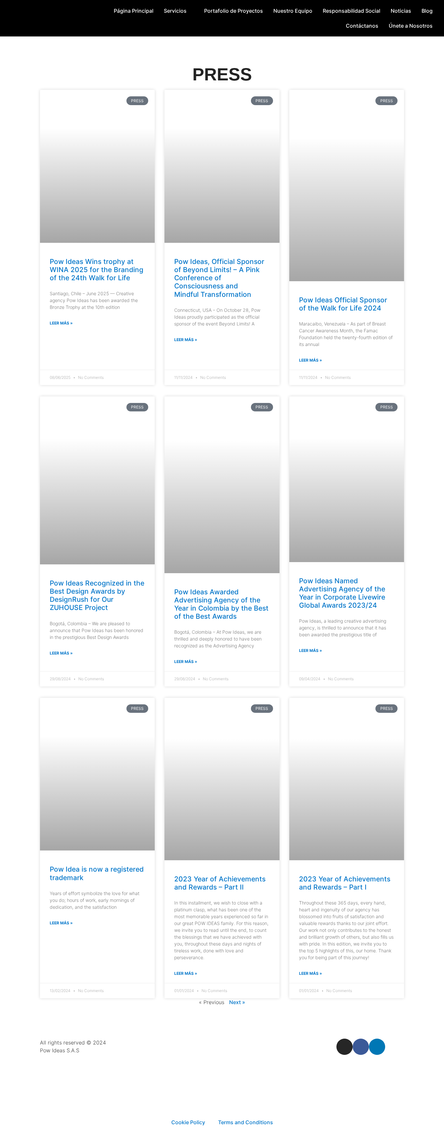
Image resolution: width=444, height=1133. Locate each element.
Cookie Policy (188, 1122)
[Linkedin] (377, 1047)
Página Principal (133, 10)
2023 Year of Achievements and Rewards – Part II (220, 883)
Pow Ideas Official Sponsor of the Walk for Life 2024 (343, 304)
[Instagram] (344, 1047)
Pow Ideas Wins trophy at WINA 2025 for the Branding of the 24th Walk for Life (96, 269)
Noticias (401, 10)
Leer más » (61, 323)
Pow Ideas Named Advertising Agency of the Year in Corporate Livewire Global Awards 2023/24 (342, 593)
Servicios (175, 10)
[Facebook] (361, 1047)
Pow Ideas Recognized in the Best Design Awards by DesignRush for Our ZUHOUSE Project (97, 595)
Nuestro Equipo (292, 10)
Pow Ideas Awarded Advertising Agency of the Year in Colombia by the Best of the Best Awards (221, 604)
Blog (427, 10)
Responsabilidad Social (351, 10)
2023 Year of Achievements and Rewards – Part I (344, 883)
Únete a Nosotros (411, 25)
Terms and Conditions (245, 1122)
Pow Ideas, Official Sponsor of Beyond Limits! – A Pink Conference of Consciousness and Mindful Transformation (219, 277)
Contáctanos (362, 25)
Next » (237, 1002)
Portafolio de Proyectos (233, 10)
